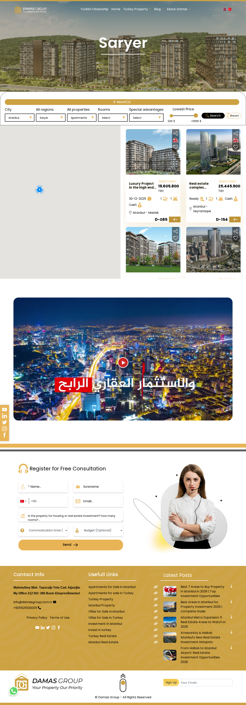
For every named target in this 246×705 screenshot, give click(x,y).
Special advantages (146, 109)
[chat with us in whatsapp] (13, 691)
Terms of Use (60, 617)
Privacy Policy (37, 617)
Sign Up (171, 682)
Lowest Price (183, 109)
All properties (78, 109)
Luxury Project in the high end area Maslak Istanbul (141, 185)
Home (115, 9)
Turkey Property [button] (136, 9)
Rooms (104, 109)
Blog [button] (157, 9)
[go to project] (174, 220)
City (8, 109)
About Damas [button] (177, 9)
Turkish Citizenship (94, 9)
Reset (235, 116)
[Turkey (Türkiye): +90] (23, 501)
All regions (45, 109)
